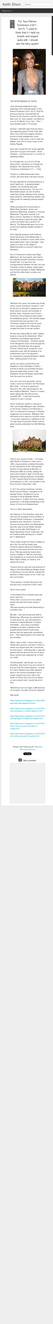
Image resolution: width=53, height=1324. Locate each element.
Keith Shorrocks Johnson (31, 748)
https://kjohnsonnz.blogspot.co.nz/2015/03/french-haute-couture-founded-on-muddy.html (27, 726)
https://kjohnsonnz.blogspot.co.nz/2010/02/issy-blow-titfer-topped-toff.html (27, 701)
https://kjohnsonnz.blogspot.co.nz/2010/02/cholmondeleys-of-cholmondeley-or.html (27, 709)
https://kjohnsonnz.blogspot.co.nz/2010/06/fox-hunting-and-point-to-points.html (27, 734)
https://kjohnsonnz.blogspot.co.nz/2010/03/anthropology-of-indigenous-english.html (27, 717)
